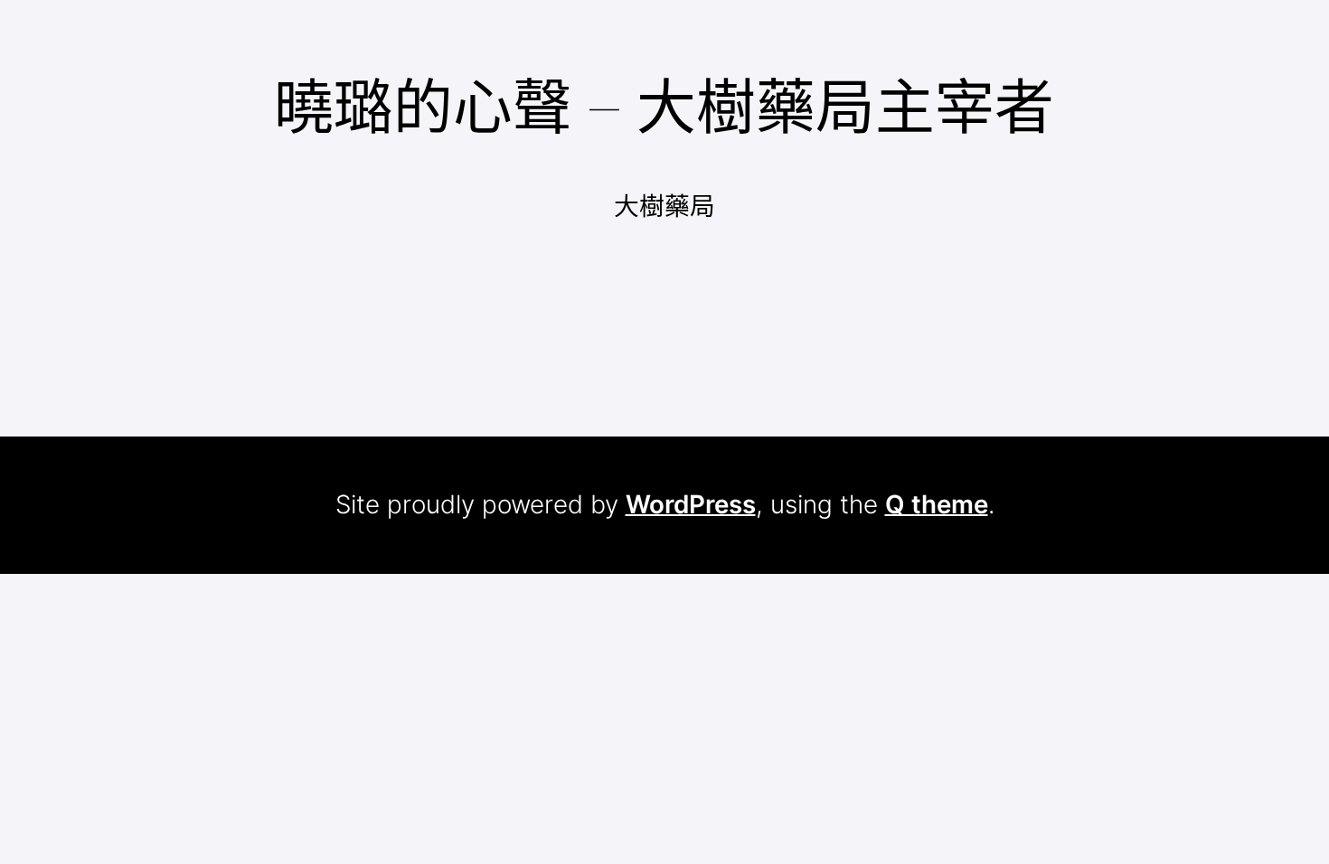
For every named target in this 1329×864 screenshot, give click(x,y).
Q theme (936, 504)
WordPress (691, 504)
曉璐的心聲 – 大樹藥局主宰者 (664, 106)
